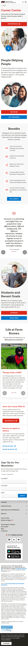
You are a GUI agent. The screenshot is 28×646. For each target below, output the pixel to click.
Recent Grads (14, 318)
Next (25, 252)
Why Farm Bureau (14, 117)
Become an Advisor (8, 449)
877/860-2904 (18, 568)
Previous (3, 252)
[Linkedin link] (14, 539)
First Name (4, 478)
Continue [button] (6, 643)
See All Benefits (14, 199)
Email (3, 492)
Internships (14, 313)
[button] (8, 48)
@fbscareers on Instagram (14, 339)
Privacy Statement (6, 639)
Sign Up (22, 495)
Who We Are (14, 112)
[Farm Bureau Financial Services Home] (8, 2)
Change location (16, 535)
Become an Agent (8, 446)
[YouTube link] (18, 539)
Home (4, 5)
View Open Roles (13, 24)
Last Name (4, 485)
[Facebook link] (9, 539)
